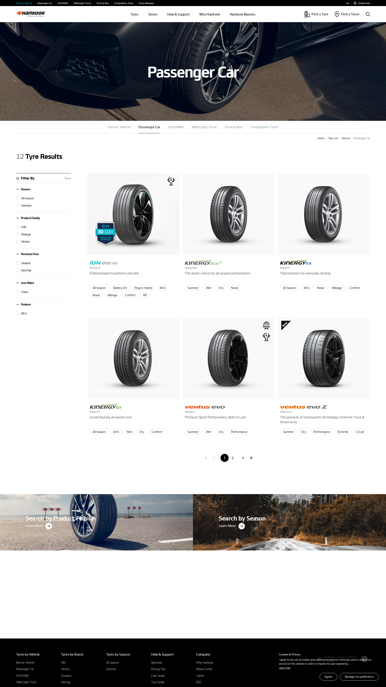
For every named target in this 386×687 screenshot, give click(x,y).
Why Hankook (209, 14)
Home (321, 138)
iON (63, 662)
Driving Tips (158, 669)
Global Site (364, 3)
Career (200, 676)
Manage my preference (359, 677)
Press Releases (146, 3)
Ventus (65, 669)
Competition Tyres (123, 3)
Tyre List (333, 138)
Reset (67, 178)
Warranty (156, 662)
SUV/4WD (62, 3)
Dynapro (66, 676)
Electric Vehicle (24, 3)
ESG (198, 682)
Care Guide (158, 676)
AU (347, 3)
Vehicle (346, 138)
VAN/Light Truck (82, 3)
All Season (112, 662)
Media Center (204, 669)
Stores (153, 14)
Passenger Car (44, 3)
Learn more (284, 667)
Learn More (34, 525)
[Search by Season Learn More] (289, 495)
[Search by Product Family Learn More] (96, 495)
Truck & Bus (102, 3)
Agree (328, 677)
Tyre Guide (157, 682)
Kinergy (65, 682)
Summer (111, 669)
